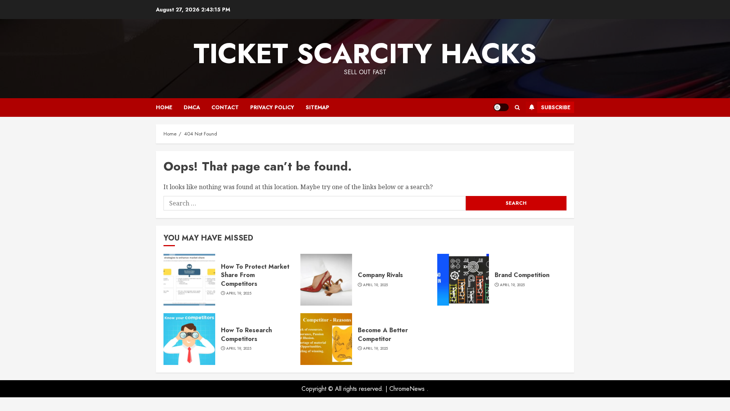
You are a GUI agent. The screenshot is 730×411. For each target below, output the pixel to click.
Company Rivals (380, 275)
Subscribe (555, 107)
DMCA (192, 107)
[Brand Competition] (463, 280)
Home (164, 107)
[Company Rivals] (326, 280)
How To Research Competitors (246, 334)
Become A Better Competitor (383, 334)
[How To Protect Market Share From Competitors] (189, 280)
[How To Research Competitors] (189, 339)
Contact (225, 107)
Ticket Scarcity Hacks (365, 53)
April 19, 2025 (238, 293)
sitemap (317, 107)
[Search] (517, 107)
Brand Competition (522, 275)
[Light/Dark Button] (501, 107)
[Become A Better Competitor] (326, 339)
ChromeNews (407, 388)
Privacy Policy (272, 107)
